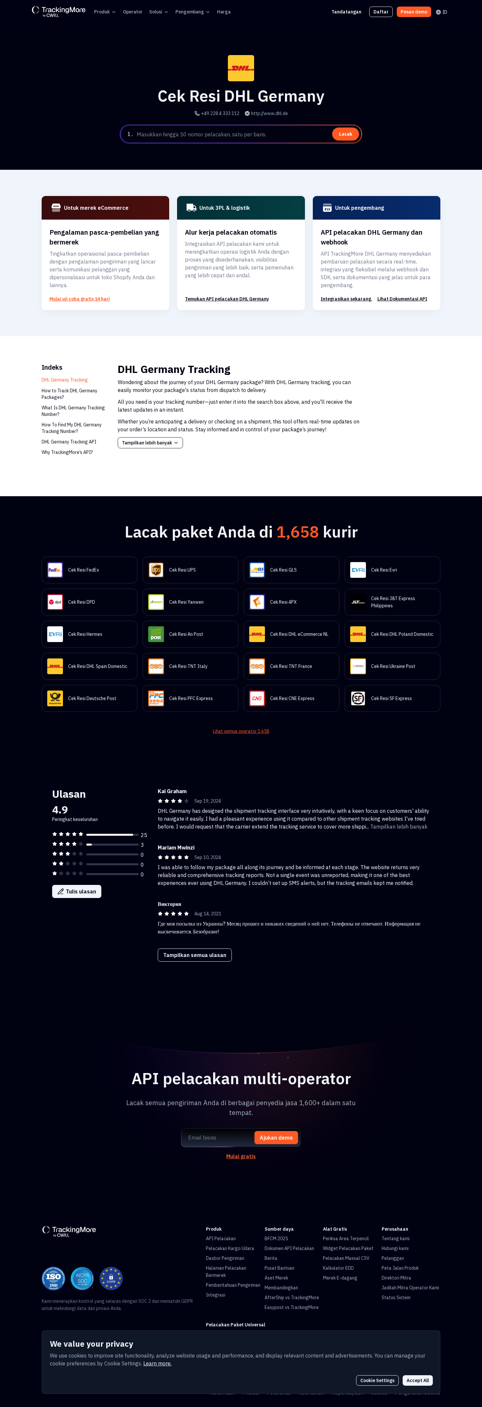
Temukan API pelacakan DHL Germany (227, 299)
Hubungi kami (395, 1248)
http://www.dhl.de (269, 113)
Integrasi (215, 1295)
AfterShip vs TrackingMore (292, 1297)
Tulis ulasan (81, 891)
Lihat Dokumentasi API (402, 299)
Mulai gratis (241, 1156)
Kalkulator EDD (338, 1268)
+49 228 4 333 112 (220, 113)
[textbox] (248, 134)
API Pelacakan (221, 1238)
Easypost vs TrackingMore (292, 1307)
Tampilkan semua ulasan (194, 955)
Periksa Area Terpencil (346, 1238)
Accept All (418, 1380)
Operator (133, 12)
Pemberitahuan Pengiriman (233, 1285)
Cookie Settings (377, 1380)
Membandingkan (281, 1288)
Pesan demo (414, 12)
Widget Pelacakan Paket (348, 1248)
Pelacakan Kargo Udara (230, 1248)
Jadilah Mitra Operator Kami (410, 1288)
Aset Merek (276, 1278)
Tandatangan (346, 12)
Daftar (381, 12)
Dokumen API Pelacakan (289, 1248)
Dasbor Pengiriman (225, 1258)
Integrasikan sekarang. (346, 299)
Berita (271, 1258)
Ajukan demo (276, 1137)
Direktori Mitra (396, 1278)
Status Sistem (396, 1297)
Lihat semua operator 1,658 (241, 731)
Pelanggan (393, 1258)
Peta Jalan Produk (400, 1268)
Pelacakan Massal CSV (346, 1258)
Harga (224, 12)
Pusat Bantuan (279, 1268)
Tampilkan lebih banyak (147, 443)
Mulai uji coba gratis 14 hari (80, 299)
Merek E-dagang (340, 1278)
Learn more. (157, 1363)
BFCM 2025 (276, 1238)
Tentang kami (396, 1238)
